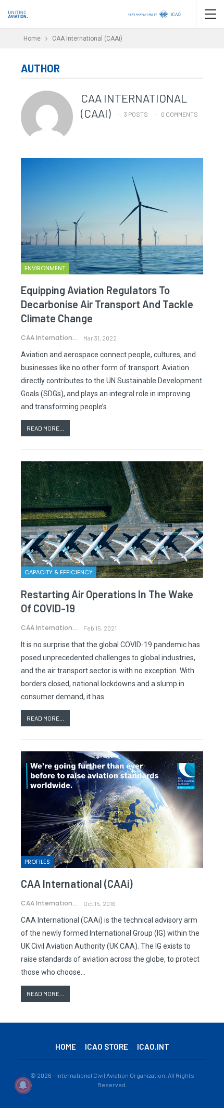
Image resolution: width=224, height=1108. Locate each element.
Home (65, 1046)
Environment (44, 268)
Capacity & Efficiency (58, 572)
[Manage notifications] (23, 1085)
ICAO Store (106, 1046)
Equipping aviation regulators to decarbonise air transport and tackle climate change (107, 304)
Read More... (45, 428)
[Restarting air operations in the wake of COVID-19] (112, 519)
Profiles (37, 862)
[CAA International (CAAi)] (112, 809)
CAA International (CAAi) (76, 883)
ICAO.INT (153, 1046)
